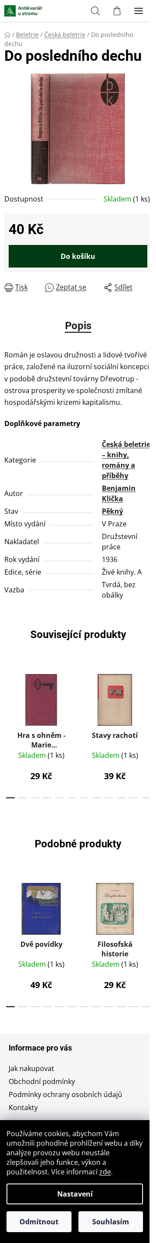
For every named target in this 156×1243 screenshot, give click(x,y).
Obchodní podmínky (42, 1081)
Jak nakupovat (31, 1068)
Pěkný (112, 511)
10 (133, 797)
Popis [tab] (78, 326)
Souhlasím (110, 1221)
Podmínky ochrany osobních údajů (65, 1094)
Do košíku (78, 256)
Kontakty (23, 1107)
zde (105, 1172)
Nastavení (75, 1194)
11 (145, 797)
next (147, 697)
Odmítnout (39, 1221)
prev (9, 697)
